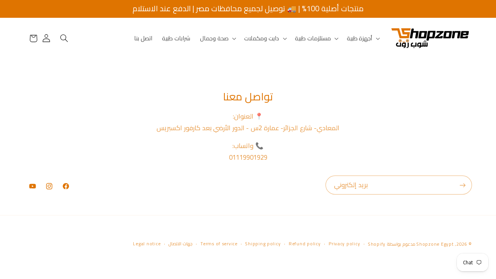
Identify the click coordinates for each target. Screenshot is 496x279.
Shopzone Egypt (435, 244)
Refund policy (305, 244)
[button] (362, 38)
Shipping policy (263, 244)
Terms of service (219, 244)
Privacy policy (344, 244)
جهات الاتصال (181, 244)
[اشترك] (462, 185)
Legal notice (146, 244)
